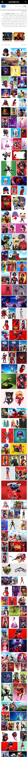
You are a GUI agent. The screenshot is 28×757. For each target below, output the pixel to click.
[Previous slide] (25, 35)
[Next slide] (2, 35)
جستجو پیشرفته (7, 44)
